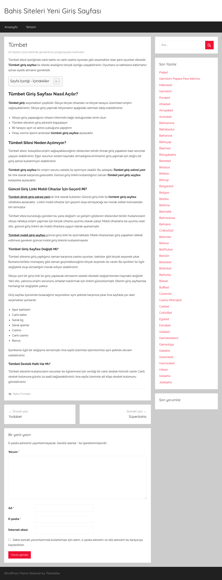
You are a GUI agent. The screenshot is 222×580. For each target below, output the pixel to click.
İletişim (31, 27)
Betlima (164, 205)
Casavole (165, 293)
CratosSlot (166, 230)
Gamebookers (168, 338)
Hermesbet (167, 363)
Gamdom (165, 91)
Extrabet (165, 325)
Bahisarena (166, 123)
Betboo (164, 173)
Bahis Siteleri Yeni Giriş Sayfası (52, 10)
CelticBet (165, 312)
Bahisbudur (167, 129)
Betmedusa (167, 218)
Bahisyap (165, 142)
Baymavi (165, 148)
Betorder (165, 237)
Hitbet (163, 369)
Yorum (13, 452)
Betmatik (165, 211)
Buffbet (164, 287)
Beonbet (165, 161)
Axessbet (165, 116)
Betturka (165, 274)
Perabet (164, 97)
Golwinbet (166, 357)
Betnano (165, 224)
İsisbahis (164, 376)
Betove (164, 243)
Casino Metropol (170, 300)
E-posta (14, 519)
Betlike (164, 199)
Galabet (164, 331)
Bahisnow (165, 135)
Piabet (163, 72)
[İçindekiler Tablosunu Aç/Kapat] (55, 81)
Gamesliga (166, 344)
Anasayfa (11, 27)
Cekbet (164, 306)
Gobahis (164, 350)
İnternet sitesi (18, 530)
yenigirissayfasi (63, 52)
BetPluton (166, 249)
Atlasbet (164, 104)
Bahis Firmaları (22, 393)
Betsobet (165, 262)
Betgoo (164, 192)
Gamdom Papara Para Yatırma (179, 78)
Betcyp (164, 180)
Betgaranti (166, 186)
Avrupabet (166, 110)
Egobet (164, 319)
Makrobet (165, 85)
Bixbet (163, 281)
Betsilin (164, 255)
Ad (11, 508)
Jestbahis (165, 382)
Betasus (164, 167)
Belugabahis (167, 154)
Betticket (165, 268)
